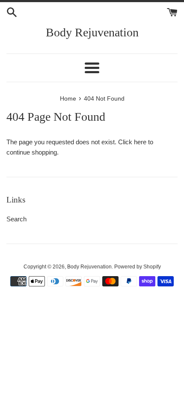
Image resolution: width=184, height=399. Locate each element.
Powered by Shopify (137, 267)
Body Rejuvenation (92, 32)
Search (16, 219)
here (140, 142)
